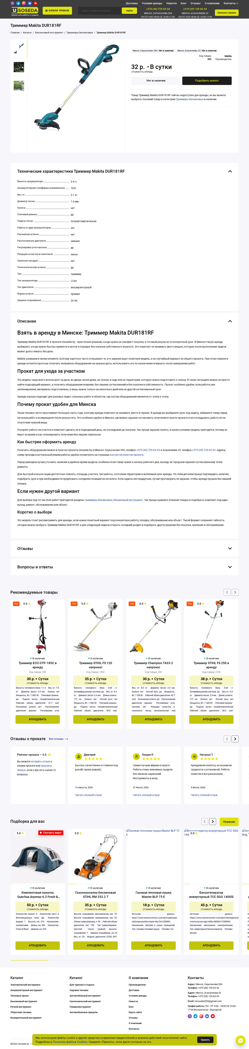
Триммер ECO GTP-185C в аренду (38, 665)
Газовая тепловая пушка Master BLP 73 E (153, 895)
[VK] (30, 3)
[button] (50, 832)
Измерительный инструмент (26, 1017)
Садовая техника (79, 990)
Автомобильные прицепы (84, 1012)
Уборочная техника (20, 1012)
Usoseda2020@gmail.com (208, 1001)
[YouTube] (36, 3)
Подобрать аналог (207, 80)
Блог (183, 3)
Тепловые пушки (19, 995)
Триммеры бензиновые (190, 99)
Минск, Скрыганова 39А (158, 13)
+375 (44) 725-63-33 (158, 8)
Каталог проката (59, 10)
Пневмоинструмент (80, 1006)
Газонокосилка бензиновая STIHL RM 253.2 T (95, 895)
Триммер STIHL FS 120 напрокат (95, 665)
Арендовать (37, 719)
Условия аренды (152, 3)
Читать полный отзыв (88, 795)
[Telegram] (18, 3)
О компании (212, 3)
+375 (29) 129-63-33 (195, 8)
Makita (228, 56)
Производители (137, 984)
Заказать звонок (226, 12)
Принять (205, 1039)
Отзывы (196, 3)
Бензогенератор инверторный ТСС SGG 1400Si (211, 895)
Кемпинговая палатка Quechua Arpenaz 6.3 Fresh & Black (37, 895)
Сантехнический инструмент (85, 1001)
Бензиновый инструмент (23, 1001)
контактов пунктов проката (126, 454)
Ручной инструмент (20, 1006)
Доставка (132, 3)
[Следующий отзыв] (235, 739)
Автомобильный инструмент (85, 995)
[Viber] (12, 3)
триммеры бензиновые (98, 500)
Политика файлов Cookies (70, 1042)
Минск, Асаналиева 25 (195, 13)
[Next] (212, 821)
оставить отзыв (40, 761)
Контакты (134, 1028)
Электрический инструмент (25, 984)
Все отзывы (56, 738)
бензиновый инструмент (128, 500)
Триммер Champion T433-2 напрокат (153, 665)
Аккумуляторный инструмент (26, 990)
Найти (129, 10)
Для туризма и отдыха (82, 984)
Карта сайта (135, 1012)
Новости (171, 3)
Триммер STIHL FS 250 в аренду (211, 665)
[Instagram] (24, 3)
